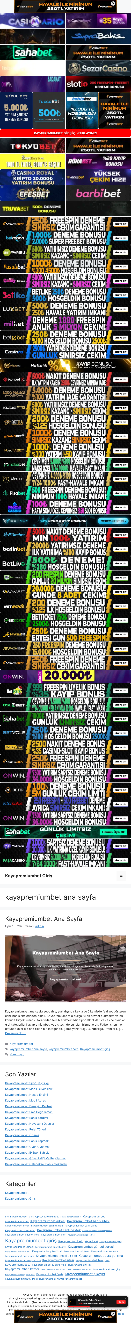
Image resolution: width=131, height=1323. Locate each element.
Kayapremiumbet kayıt (76, 1251)
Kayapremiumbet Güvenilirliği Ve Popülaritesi (35, 1158)
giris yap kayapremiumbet (44, 1216)
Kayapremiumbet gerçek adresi (81, 1235)
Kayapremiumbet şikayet (85, 1274)
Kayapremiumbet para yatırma (101, 1255)
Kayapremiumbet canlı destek (59, 1230)
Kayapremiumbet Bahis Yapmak (27, 1141)
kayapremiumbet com (63, 1049)
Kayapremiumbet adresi (47, 1221)
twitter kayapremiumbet (69, 1279)
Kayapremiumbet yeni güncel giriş (20, 1274)
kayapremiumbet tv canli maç (49, 1264)
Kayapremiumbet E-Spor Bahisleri (28, 1152)
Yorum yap (17, 1054)
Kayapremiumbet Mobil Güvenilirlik (29, 1089)
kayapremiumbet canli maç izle (47, 1225)
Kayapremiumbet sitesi (58, 1260)
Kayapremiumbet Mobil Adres (25, 1100)
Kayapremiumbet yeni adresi (79, 1269)
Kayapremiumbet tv (17, 1264)
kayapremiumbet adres (17, 1221)
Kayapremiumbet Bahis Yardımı (26, 1118)
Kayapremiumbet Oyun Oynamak (27, 1146)
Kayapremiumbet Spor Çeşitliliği (27, 1083)
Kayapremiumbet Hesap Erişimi (26, 1094)
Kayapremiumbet (21, 1043)
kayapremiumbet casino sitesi (22, 1234)
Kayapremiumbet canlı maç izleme (97, 1231)
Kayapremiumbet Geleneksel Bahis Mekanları (36, 1164)
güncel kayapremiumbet (70, 1217)
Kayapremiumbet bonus (17, 1225)
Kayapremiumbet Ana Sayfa (43, 918)
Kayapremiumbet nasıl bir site (56, 1255)
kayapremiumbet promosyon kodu (23, 1260)
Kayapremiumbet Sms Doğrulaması (29, 1112)
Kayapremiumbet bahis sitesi (88, 1221)
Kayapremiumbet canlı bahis (80, 1225)
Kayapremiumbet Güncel (19, 1246)
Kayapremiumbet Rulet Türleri (25, 1129)
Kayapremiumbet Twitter (22, 1269)
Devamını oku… (15, 1033)
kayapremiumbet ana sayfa (28, 1049)
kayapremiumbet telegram (93, 1260)
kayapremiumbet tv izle (79, 1265)
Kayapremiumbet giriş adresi (78, 1241)
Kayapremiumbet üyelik (49, 1274)
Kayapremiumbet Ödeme (22, 1135)
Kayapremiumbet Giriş (28, 875)
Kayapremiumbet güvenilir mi (47, 1251)
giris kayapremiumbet (16, 1216)
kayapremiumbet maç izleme (19, 1256)
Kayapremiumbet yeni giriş (106, 1269)
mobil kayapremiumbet (44, 1279)
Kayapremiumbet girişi (110, 1241)
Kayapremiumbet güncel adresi (91, 1246)
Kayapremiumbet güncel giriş (18, 1251)
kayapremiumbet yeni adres (53, 1269)
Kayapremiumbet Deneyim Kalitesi (28, 1106)
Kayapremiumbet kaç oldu (104, 1251)
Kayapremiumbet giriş (95, 1049)
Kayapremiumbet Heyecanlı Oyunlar (29, 1123)
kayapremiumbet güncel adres (50, 1247)
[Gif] (65, 365)
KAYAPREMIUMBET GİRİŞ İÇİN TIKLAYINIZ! (65, 133)
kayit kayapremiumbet (18, 1278)
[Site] (65, 224)
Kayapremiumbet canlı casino (20, 1230)
